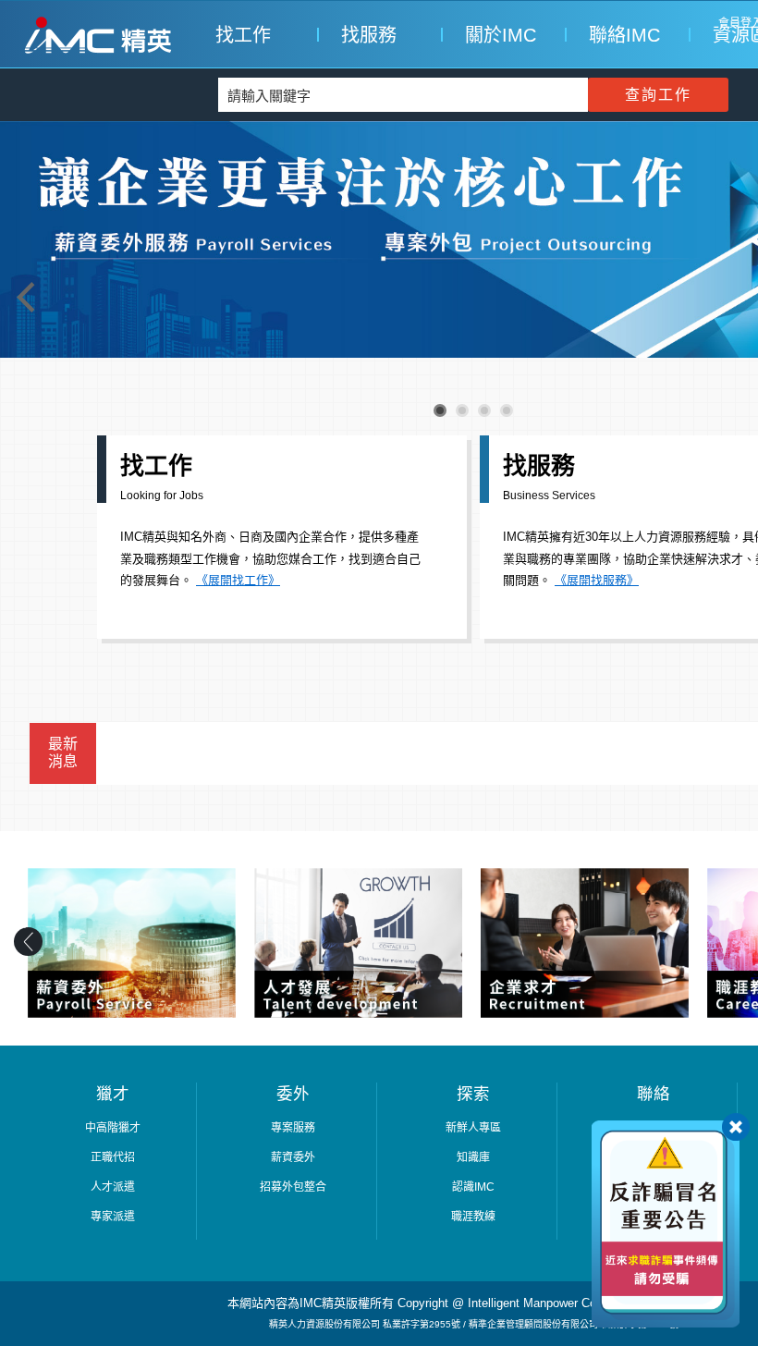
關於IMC (497, 35)
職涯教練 (473, 1216)
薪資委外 (293, 1157)
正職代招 (113, 1157)
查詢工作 (658, 95)
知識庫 (473, 1157)
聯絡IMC (621, 35)
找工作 (243, 35)
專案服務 (293, 1127)
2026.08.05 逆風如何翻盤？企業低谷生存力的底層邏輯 (292, 758)
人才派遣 (113, 1187)
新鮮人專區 (473, 1127)
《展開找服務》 (597, 580)
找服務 (369, 35)
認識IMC (473, 1187)
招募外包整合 (293, 1187)
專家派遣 (113, 1216)
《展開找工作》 (238, 580)
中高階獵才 (113, 1127)
